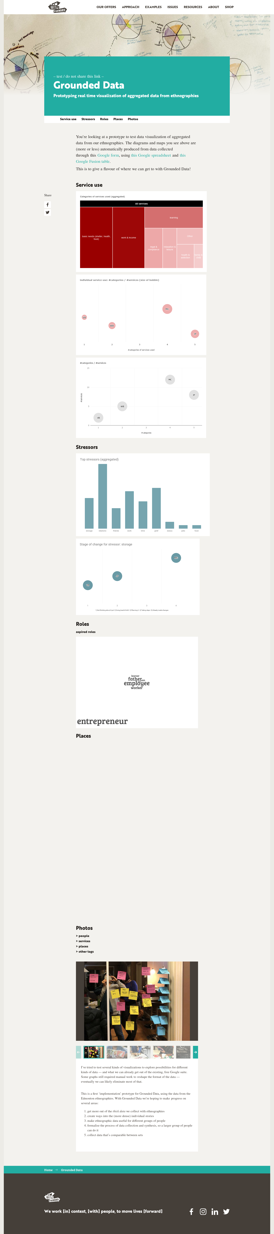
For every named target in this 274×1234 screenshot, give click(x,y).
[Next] (195, 1052)
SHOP (229, 7)
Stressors (88, 119)
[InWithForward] (57, 7)
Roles (104, 119)
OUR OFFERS (106, 7)
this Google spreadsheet (151, 155)
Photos (133, 119)
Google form (108, 155)
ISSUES (172, 7)
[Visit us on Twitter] (226, 1211)
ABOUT (213, 7)
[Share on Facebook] (47, 204)
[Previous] (78, 1052)
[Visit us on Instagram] (203, 1211)
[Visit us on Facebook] (191, 1211)
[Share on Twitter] (47, 212)
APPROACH (130, 7)
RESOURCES (193, 7)
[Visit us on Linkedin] (215, 1211)
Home (48, 1169)
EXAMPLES (153, 7)
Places (118, 119)
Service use (68, 119)
